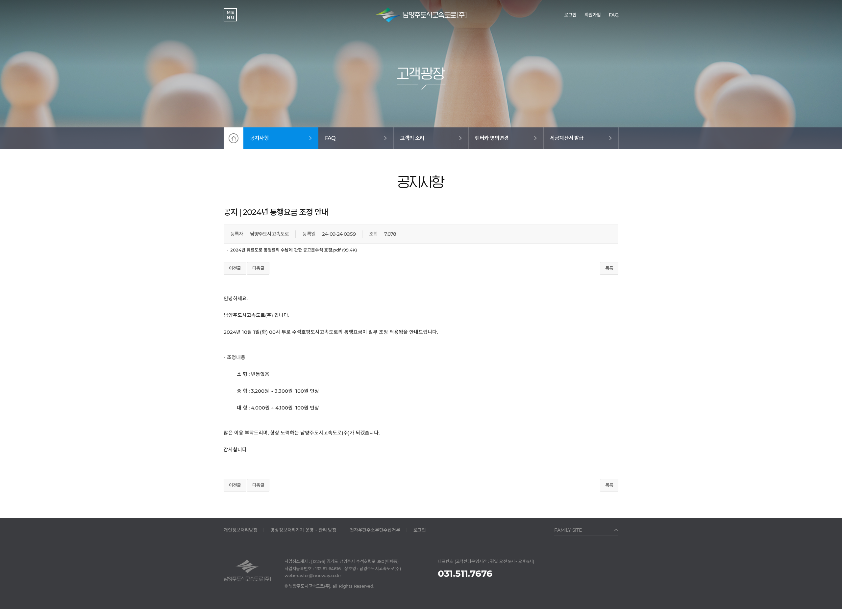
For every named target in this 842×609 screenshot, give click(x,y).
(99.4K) (293, 249)
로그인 (419, 530)
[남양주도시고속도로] (421, 15)
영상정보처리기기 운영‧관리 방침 (303, 530)
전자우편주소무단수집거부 (375, 530)
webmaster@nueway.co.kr (313, 575)
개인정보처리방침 (240, 530)
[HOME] (233, 138)
